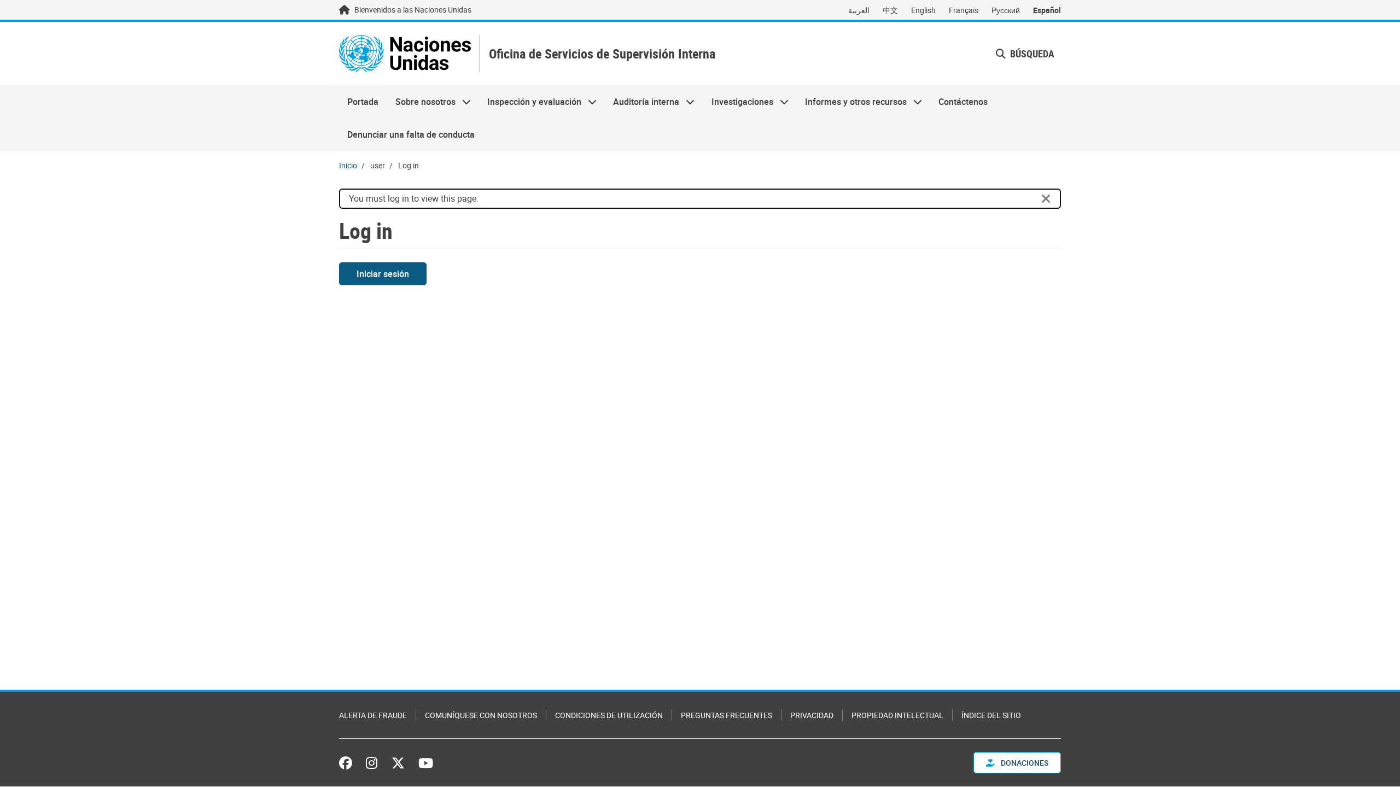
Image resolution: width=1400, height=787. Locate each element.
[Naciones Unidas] (405, 53)
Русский (1005, 10)
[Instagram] (371, 763)
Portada (362, 102)
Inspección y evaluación (530, 102)
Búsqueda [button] (1031, 53)
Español (1047, 10)
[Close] (1046, 198)
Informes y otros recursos (852, 102)
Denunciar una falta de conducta (411, 134)
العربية (859, 10)
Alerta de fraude (373, 715)
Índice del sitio (991, 715)
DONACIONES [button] (1023, 762)
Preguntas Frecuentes (726, 715)
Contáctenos (963, 102)
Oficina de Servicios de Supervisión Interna (602, 54)
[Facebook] (348, 763)
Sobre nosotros (421, 102)
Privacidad (811, 715)
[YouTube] (426, 763)
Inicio (348, 165)
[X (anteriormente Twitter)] (398, 763)
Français (963, 10)
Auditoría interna (642, 102)
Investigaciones (738, 102)
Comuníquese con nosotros (481, 715)
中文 (890, 10)
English (923, 10)
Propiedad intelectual (897, 715)
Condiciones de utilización (609, 715)
